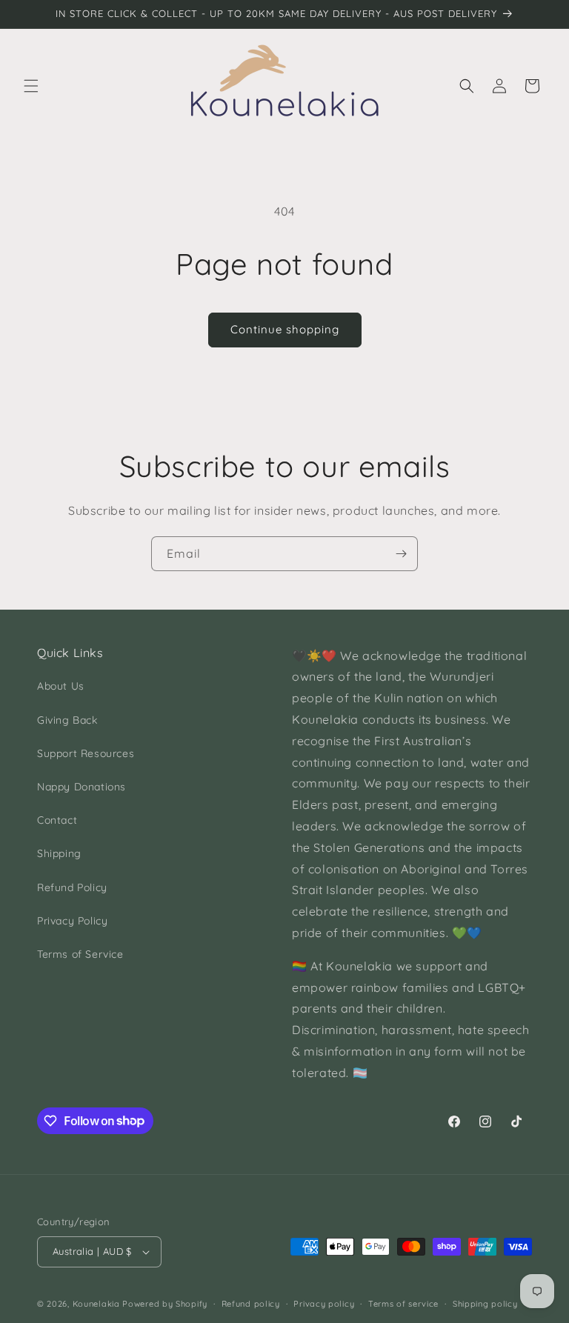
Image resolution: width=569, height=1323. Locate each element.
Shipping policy (485, 1304)
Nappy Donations (81, 786)
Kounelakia (96, 1304)
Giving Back (67, 720)
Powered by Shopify (164, 1304)
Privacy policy (323, 1304)
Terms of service (403, 1304)
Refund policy (251, 1304)
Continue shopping (284, 329)
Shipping (59, 853)
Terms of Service (80, 954)
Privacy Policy (72, 920)
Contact (57, 820)
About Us (60, 686)
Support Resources (85, 753)
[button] (31, 86)
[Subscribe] (401, 553)
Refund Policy (72, 887)
